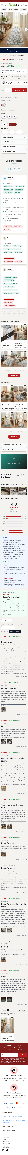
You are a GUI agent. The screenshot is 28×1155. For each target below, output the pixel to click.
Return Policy (6, 1141)
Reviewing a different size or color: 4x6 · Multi (13, 737)
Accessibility (6, 1143)
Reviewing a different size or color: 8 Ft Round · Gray (13, 955)
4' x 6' (4, 132)
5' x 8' (12, 132)
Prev (4, 1010)
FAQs (4, 1139)
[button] (13, 13)
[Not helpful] (26, 714)
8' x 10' (20, 132)
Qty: (2, 90)
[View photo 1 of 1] (3, 709)
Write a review (19, 59)
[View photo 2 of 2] (9, 741)
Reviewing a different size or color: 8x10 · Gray (13, 784)
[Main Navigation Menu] (2, 5)
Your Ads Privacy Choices (10, 1120)
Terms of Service (8, 1062)
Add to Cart (19, 90)
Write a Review (15, 631)
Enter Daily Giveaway (8, 1130)
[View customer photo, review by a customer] (5, 491)
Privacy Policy (9, 1059)
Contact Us (5, 1135)
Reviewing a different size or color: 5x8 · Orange (13, 673)
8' (14, 116)
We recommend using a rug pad (19, 77)
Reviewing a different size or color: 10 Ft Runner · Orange (13, 849)
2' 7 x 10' (12, 124)
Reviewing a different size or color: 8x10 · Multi (13, 611)
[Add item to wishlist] (25, 324)
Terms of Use (6, 1117)
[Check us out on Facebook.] (3, 1150)
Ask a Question (7, 97)
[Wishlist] (24, 5)
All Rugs (4, 9)
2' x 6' (4, 124)
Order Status (6, 1137)
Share (16, 97)
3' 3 (4, 116)
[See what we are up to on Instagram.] (7, 1150)
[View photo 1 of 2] (3, 741)
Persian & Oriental (13, 9)
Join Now (22, 1055)
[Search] (5, 5)
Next (23, 1010)
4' (9, 116)
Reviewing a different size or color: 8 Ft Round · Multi (13, 704)
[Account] (21, 5)
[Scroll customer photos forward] (24, 491)
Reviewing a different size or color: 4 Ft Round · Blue (13, 994)
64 (19, 1010)
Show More (14, 375)
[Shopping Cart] (26, 5)
